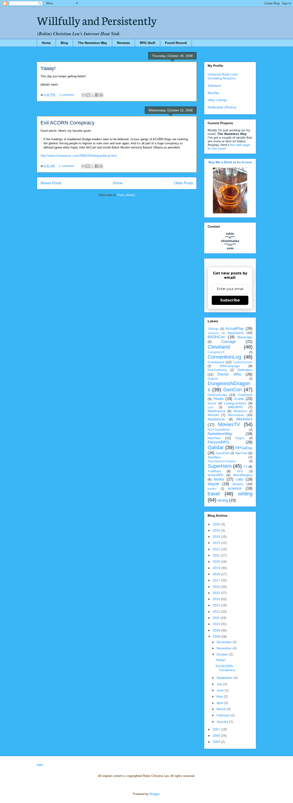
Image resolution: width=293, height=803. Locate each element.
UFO (240, 471)
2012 (217, 611)
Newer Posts (51, 183)
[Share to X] (92, 95)
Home (46, 43)
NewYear (214, 438)
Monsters (244, 419)
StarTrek (241, 453)
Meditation (240, 411)
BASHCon (216, 337)
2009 (217, 630)
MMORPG (235, 407)
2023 (217, 543)
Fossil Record (176, 43)
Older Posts (183, 183)
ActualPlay (234, 328)
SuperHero (220, 466)
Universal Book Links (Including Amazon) (223, 76)
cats (239, 479)
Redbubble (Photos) (222, 107)
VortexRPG (216, 475)
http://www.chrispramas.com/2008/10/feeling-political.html (79, 155)
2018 (217, 574)
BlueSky (213, 93)
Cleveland (219, 347)
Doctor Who (229, 374)
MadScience (216, 411)
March (222, 709)
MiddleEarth (216, 419)
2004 (217, 742)
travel (214, 494)
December (225, 642)
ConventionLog (224, 357)
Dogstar (213, 378)
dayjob (213, 484)
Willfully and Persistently (97, 20)
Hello (40, 765)
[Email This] (83, 95)
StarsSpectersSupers (222, 461)
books (219, 479)
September (225, 677)
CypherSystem (242, 362)
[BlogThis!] (88, 95)
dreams (237, 484)
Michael (213, 415)
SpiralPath (223, 453)
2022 (217, 549)
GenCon (232, 389)
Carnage (228, 341)
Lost (210, 407)
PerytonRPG (218, 442)
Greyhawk (245, 395)
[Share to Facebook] (97, 95)
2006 (217, 735)
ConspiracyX (216, 352)
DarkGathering (217, 370)
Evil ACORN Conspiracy (68, 123)
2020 (217, 561)
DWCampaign (230, 366)
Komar (212, 403)
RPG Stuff (147, 43)
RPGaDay (243, 448)
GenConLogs (217, 395)
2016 (217, 586)
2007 (217, 729)
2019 (217, 568)
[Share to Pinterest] (101, 95)
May (220, 696)
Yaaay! (48, 68)
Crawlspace (216, 362)
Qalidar (216, 447)
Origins (240, 438)
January (223, 721)
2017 (217, 580)
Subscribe (230, 300)
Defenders (244, 370)
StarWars (214, 457)
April (220, 703)
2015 (217, 593)
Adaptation (213, 333)
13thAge (213, 328)
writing (245, 494)
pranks (212, 488)
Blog (64, 43)
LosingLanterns (235, 403)
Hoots (219, 399)
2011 (216, 618)
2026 (217, 524)
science (234, 488)
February (224, 715)
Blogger (154, 794)
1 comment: (67, 95)
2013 (217, 605)
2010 (217, 624)
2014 (217, 599)
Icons (239, 399)
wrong (223, 500)
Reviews (123, 43)
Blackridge (244, 337)
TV (245, 466)
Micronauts (236, 415)
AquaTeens (236, 333)
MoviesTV (229, 424)
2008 (217, 636)
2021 (217, 555)
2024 (217, 536)
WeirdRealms (242, 475)
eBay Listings (217, 100)
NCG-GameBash (219, 429)
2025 (217, 530)
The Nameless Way (92, 43)
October (223, 654)
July (220, 684)
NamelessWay (220, 434)
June (221, 690)
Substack (214, 85)
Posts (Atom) (126, 195)
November (225, 648)
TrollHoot (214, 471)
